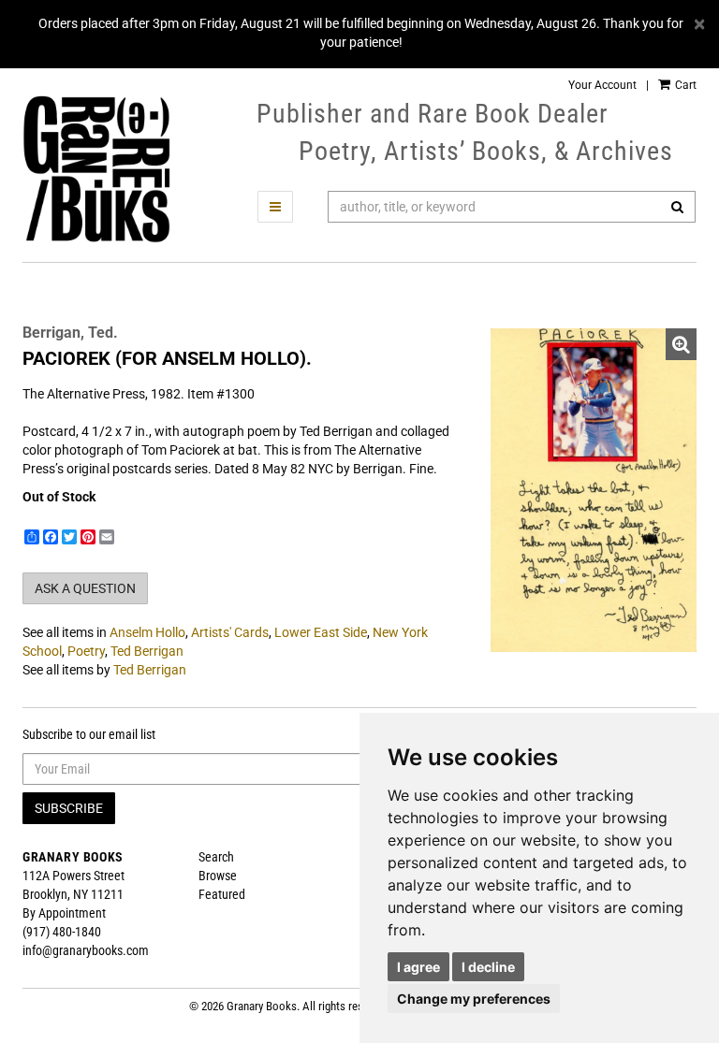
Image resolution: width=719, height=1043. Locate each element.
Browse (217, 875)
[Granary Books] (96, 169)
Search (216, 856)
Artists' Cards (230, 632)
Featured (221, 894)
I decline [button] (488, 967)
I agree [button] (418, 967)
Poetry (86, 651)
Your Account (602, 85)
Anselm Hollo (147, 632)
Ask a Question (85, 588)
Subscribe (69, 808)
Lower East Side (320, 632)
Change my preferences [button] (473, 999)
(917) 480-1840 (61, 931)
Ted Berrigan (146, 651)
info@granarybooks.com (85, 950)
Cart (684, 85)
